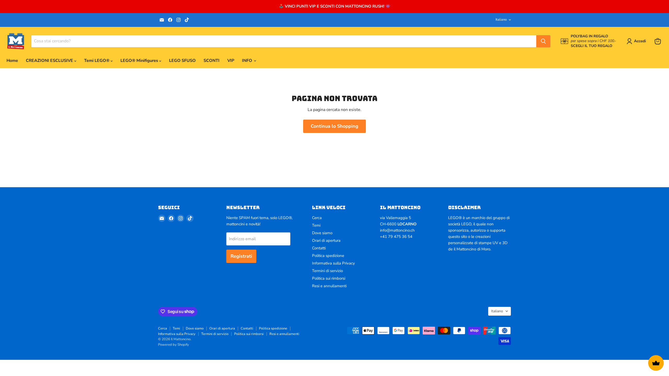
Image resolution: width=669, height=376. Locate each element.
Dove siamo (322, 233)
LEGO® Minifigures (139, 60)
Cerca (317, 217)
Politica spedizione (328, 255)
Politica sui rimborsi (328, 278)
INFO (247, 60)
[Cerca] (543, 41)
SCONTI (212, 60)
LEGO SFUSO (182, 60)
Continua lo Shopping (334, 126)
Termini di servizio (327, 270)
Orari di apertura (326, 240)
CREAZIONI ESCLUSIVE (50, 60)
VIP (230, 60)
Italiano (501, 19)
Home (12, 60)
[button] (637, 41)
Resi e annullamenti (329, 286)
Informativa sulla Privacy (333, 263)
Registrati (241, 256)
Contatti (319, 248)
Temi (316, 225)
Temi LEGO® (97, 60)
